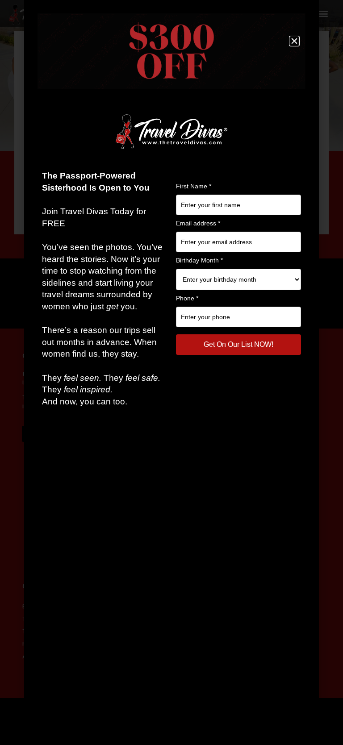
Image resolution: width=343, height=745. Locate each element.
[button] (294, 41)
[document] (171, 372)
